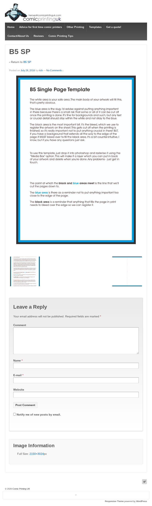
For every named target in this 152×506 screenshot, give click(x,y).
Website (18, 389)
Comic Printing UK (21, 489)
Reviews (39, 35)
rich (41, 70)
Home (10, 27)
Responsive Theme (114, 501)
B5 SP (27, 62)
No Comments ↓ (55, 70)
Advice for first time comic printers (40, 27)
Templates (95, 27)
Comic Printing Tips (60, 35)
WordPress (141, 501)
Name (17, 360)
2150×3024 (36, 453)
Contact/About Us (18, 35)
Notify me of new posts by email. (39, 414)
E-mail (17, 375)
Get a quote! (113, 27)
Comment (19, 325)
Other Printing (75, 27)
